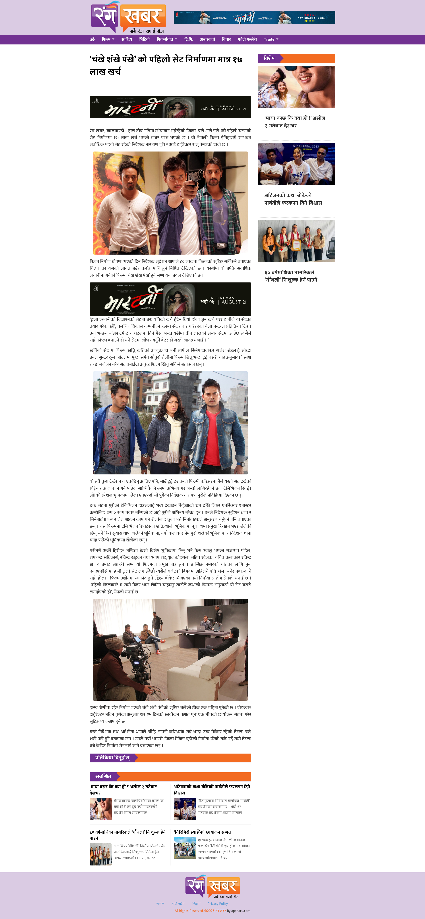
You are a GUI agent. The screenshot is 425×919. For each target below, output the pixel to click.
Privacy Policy (218, 904)
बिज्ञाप (196, 904)
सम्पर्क (160, 904)
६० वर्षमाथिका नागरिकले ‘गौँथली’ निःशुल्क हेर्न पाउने (291, 276)
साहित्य (127, 39)
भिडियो (144, 39)
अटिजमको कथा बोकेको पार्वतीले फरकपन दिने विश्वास (293, 199)
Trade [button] (269, 39)
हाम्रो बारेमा (178, 904)
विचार (226, 39)
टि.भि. (188, 39)
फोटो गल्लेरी (247, 39)
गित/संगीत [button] (165, 39)
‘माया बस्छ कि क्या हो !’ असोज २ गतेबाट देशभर (295, 122)
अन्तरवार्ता (207, 39)
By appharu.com (238, 911)
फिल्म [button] (106, 39)
